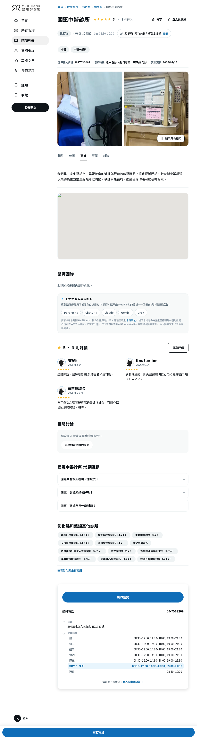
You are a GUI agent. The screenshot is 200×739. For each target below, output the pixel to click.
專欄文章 (28, 60)
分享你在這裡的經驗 (77, 445)
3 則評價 (127, 19)
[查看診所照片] (89, 109)
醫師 (83, 156)
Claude (109, 312)
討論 (106, 156)
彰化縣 (86, 7)
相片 (61, 156)
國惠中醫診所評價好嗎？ (77, 492)
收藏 (24, 94)
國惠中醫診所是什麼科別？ (78, 506)
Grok (141, 312)
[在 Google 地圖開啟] (123, 226)
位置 (72, 156)
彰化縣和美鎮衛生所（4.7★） (157, 551)
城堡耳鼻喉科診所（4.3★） (156, 559)
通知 (24, 85)
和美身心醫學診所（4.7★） (116, 559)
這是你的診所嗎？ (123, 682)
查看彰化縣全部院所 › (70, 570)
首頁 (24, 20)
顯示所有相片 (173, 138)
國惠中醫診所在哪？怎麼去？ (80, 479)
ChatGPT (91, 312)
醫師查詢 (28, 50)
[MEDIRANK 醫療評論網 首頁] (30, 8)
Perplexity (71, 312)
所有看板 (28, 30)
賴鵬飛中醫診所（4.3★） (75, 535)
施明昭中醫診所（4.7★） (112, 535)
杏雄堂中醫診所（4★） (111, 543)
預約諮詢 (123, 597)
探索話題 (28, 70)
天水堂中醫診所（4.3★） (75, 543)
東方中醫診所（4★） (147, 535)
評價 (95, 156)
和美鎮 (98, 7)
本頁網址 (131, 320)
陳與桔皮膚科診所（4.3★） (77, 559)
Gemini (125, 312)
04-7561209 (175, 611)
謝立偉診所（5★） (122, 551)
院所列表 (28, 40)
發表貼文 (30, 107)
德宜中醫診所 (140, 543)
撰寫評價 (178, 348)
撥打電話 (98, 732)
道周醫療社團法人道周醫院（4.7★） (82, 551)
